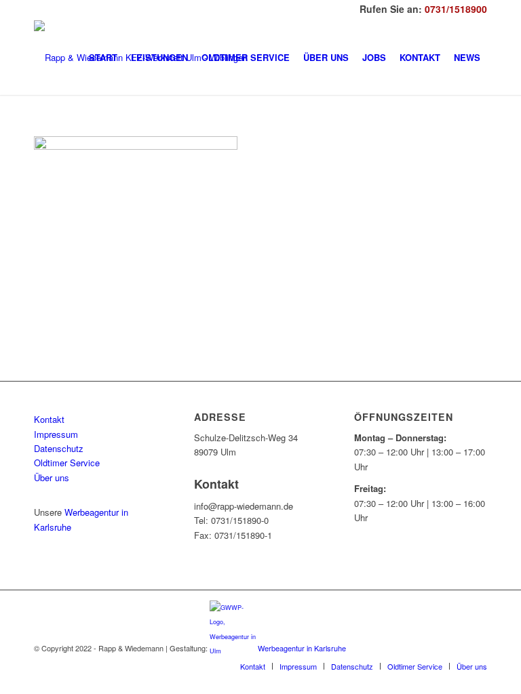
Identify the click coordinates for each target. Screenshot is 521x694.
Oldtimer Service (67, 462)
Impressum (56, 434)
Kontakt (49, 419)
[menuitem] (103, 57)
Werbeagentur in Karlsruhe (302, 647)
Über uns (51, 477)
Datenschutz (58, 448)
